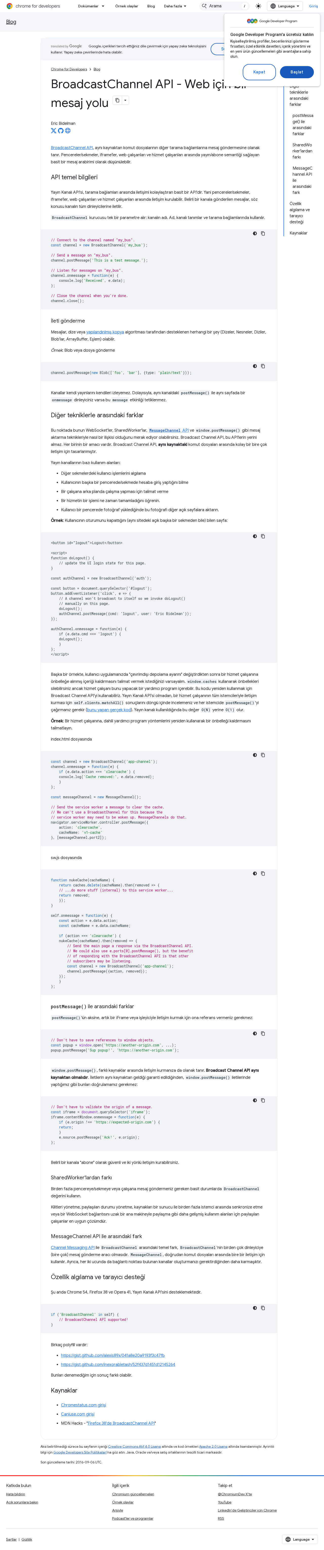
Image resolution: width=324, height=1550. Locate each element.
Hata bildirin (15, 1494)
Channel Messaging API (73, 1247)
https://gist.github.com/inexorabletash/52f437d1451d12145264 (118, 1364)
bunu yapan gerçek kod (109, 709)
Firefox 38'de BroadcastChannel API (121, 1423)
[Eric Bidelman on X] (53, 132)
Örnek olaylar (126, 6)
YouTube (224, 1502)
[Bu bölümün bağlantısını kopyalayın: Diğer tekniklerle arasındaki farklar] (149, 416)
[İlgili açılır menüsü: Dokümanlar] (104, 6)
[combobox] (224, 6)
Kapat (259, 72)
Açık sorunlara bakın (22, 1502)
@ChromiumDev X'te (235, 1494)
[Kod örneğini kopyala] (263, 233)
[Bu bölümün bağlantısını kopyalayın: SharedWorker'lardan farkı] (117, 1178)
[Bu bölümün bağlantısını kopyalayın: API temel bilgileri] (103, 178)
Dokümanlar (88, 6)
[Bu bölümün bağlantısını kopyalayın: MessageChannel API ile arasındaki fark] (147, 1237)
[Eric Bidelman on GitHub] (61, 132)
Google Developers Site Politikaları (80, 1452)
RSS (221, 1518)
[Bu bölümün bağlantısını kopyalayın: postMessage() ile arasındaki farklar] (139, 1007)
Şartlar (11, 1539)
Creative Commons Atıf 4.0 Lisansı (134, 1446)
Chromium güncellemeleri (133, 1494)
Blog (151, 6)
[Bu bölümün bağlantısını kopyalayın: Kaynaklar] (82, 1391)
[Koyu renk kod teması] (255, 233)
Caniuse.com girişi (77, 1414)
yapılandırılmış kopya (105, 332)
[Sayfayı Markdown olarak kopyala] (117, 100)
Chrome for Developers (69, 69)
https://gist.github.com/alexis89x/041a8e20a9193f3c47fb (113, 1355)
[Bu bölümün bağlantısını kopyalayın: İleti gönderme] (90, 321)
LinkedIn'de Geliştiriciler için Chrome (247, 1510)
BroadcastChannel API (72, 147)
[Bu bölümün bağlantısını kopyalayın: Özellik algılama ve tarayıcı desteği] (150, 1278)
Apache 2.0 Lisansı (213, 1446)
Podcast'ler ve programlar (132, 1518)
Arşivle (117, 1510)
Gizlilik (27, 1539)
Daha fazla (173, 6)
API (169, 430)
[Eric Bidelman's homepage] (68, 132)
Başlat (297, 72)
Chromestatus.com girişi (83, 1405)
